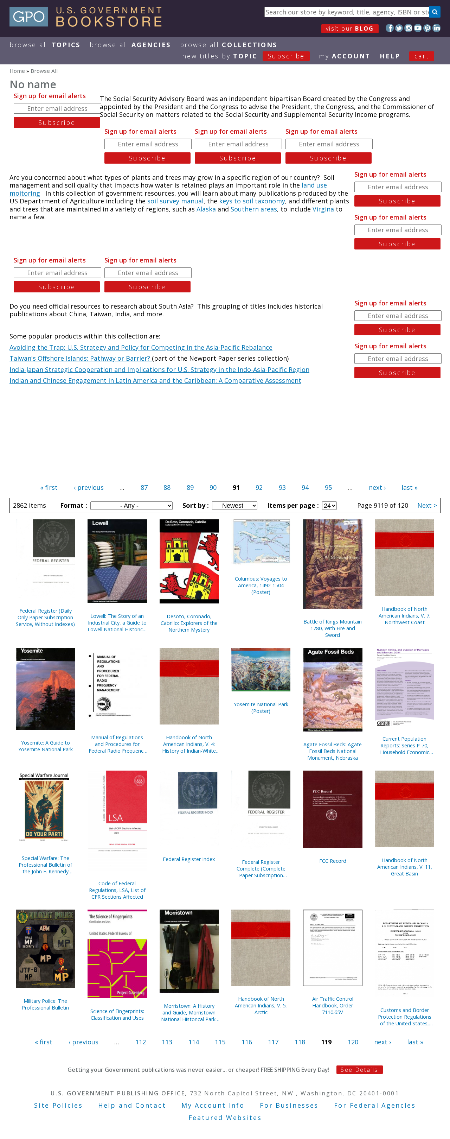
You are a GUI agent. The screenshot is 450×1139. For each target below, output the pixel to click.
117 (273, 1042)
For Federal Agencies (375, 1105)
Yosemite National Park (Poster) (261, 707)
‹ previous (89, 487)
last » (409, 487)
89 (190, 487)
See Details (359, 1070)
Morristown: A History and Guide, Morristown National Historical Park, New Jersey (189, 1012)
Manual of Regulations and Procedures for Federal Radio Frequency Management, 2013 (117, 744)
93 (282, 487)
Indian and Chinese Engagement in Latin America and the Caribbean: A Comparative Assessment (155, 380)
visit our (350, 28)
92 (259, 487)
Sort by (194, 505)
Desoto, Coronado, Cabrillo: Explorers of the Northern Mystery (189, 623)
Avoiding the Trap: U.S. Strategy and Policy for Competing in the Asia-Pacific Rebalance (140, 347)
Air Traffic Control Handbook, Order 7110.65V (332, 1005)
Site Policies (58, 1105)
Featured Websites (225, 1117)
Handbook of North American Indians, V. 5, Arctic (261, 1005)
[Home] (88, 24)
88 (167, 487)
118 (300, 1042)
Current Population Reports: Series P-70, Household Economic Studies (404, 745)
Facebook (390, 28)
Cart (421, 56)
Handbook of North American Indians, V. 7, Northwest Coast (405, 616)
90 (213, 487)
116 (247, 1042)
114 (193, 1042)
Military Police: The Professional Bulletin (45, 1004)
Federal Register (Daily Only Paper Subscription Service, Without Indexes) (45, 617)
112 (140, 1042)
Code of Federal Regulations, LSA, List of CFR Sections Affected (117, 890)
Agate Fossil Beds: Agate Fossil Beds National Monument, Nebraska (332, 751)
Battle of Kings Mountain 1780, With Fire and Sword (332, 628)
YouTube (418, 28)
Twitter (399, 28)
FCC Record (332, 861)
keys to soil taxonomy (252, 201)
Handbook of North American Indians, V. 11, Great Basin (404, 867)
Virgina (323, 209)
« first (49, 487)
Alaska (206, 209)
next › (377, 487)
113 (167, 1042)
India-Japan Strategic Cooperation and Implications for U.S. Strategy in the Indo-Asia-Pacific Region (159, 369)
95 (328, 487)
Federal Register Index (189, 859)
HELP (390, 56)
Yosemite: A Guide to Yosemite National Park (45, 746)
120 (353, 1042)
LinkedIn (436, 28)
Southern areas (254, 209)
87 (144, 487)
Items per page (292, 505)
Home (17, 70)
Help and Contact (132, 1105)
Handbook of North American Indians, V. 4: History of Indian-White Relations (189, 744)
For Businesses (289, 1105)
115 (220, 1042)
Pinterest (427, 28)
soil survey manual (175, 201)
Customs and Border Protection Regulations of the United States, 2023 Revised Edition (404, 1017)
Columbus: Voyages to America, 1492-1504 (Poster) (261, 585)
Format (72, 505)
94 (305, 487)
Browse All (45, 44)
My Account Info (213, 1105)
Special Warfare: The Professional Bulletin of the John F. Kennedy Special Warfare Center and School (45, 865)
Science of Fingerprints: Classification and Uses (117, 1014)
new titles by (243, 56)
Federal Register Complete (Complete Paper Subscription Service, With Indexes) (261, 869)
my (345, 56)
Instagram (408, 28)
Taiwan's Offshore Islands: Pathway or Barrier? (80, 358)
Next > (427, 505)
